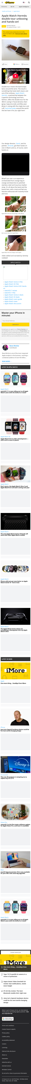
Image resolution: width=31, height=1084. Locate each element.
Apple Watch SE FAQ (12, 284)
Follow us (17, 64)
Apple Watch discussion (13, 304)
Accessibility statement (8, 1040)
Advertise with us (7, 1062)
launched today (10, 108)
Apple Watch (16, 11)
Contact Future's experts (8, 1029)
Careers (4, 1044)
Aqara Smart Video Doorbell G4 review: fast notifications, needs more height (14, 984)
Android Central (6, 1066)
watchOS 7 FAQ (10, 293)
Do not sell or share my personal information (14, 1073)
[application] (15, 163)
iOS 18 (12, 6)
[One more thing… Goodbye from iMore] (15, 963)
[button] (29, 2)
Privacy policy (5, 1033)
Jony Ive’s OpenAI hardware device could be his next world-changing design (15, 1000)
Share (5, 64)
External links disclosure (8, 1051)
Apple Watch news (11, 301)
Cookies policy (6, 1036)
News (3, 26)
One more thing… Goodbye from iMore (15, 968)
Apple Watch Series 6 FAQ (13, 282)
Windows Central (6, 1069)
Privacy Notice (23, 331)
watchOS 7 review (11, 291)
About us (4, 1055)
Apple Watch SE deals (12, 297)
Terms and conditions (8, 1025)
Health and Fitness (6, 11)
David (18, 143)
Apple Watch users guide (13, 299)
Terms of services (21, 329)
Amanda (10, 146)
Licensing (4, 1047)
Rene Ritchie (11, 25)
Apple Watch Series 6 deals (14, 295)
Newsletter (26, 64)
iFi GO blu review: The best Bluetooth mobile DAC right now (14, 992)
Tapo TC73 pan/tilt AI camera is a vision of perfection (15, 975)
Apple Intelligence (24, 6)
